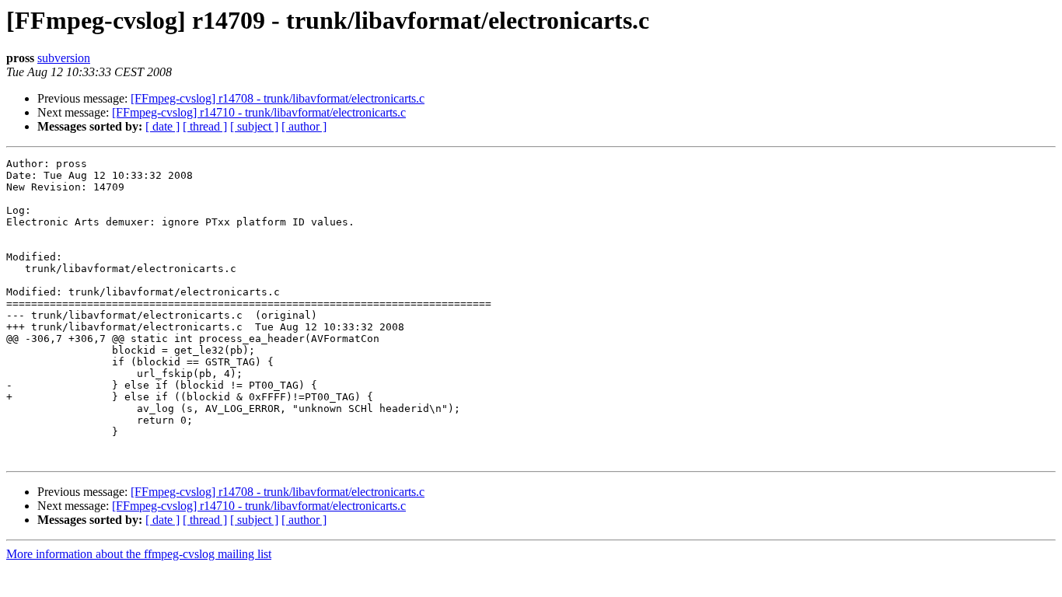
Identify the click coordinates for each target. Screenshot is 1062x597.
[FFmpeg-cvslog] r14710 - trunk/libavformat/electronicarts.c (259, 112)
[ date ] (162, 126)
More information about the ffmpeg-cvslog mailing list (138, 553)
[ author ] (304, 126)
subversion (63, 58)
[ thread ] (205, 126)
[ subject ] (254, 126)
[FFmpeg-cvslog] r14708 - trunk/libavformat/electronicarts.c (277, 98)
